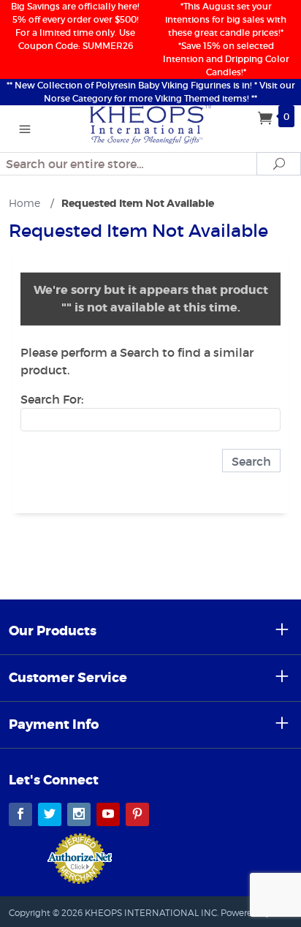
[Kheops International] (151, 123)
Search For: (51, 399)
